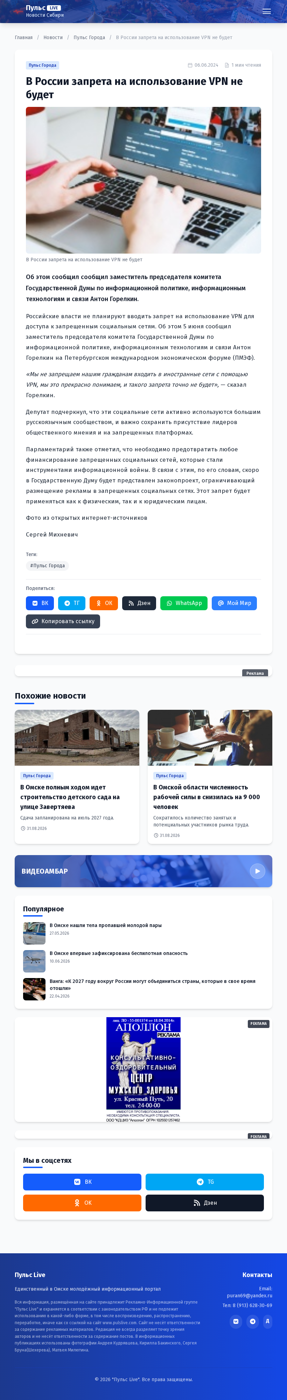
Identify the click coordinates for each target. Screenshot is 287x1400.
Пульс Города (90, 38)
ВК (44, 603)
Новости (53, 38)
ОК (108, 603)
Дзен (144, 603)
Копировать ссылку (67, 621)
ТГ (77, 603)
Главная (24, 38)
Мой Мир (239, 603)
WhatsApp (189, 603)
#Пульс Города (47, 566)
